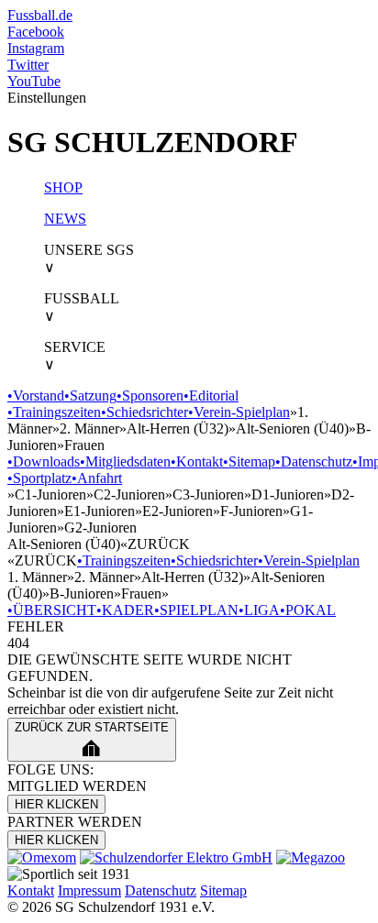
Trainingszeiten (54, 412)
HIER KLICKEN (56, 804)
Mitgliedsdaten (125, 461)
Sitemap (249, 461)
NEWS (65, 218)
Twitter (28, 64)
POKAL (308, 610)
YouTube (34, 81)
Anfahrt (97, 478)
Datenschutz (313, 461)
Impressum (89, 890)
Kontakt (197, 461)
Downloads (43, 461)
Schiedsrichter (144, 412)
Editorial (211, 395)
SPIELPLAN (196, 610)
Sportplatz (39, 478)
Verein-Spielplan (239, 412)
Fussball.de (39, 15)
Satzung (90, 395)
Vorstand (35, 395)
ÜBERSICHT (51, 610)
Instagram (35, 48)
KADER (125, 610)
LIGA (259, 610)
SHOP (63, 187)
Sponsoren (150, 395)
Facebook (35, 31)
